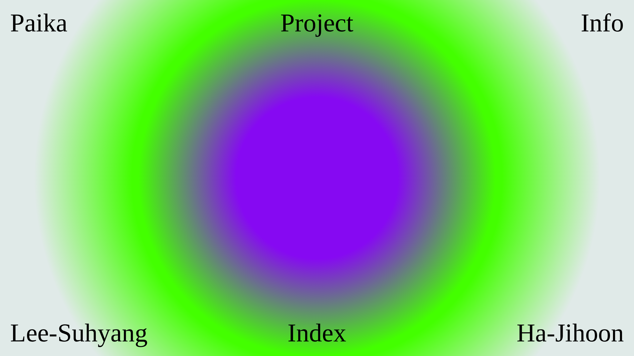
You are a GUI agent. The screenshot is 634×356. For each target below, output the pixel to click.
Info (602, 23)
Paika (38, 23)
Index (317, 333)
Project (316, 23)
